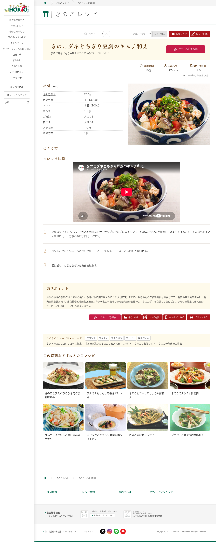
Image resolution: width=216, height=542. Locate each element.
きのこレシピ (16, 25)
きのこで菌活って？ (144, 343)
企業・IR (17, 54)
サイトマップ (89, 531)
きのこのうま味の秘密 (170, 343)
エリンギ (91, 338)
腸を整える (143, 338)
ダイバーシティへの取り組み (17, 48)
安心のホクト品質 (17, 37)
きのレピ (17, 60)
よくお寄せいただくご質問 (61, 516)
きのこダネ (49, 94)
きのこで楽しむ (16, 31)
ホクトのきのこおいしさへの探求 (64, 343)
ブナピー (130, 338)
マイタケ (103, 338)
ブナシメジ (116, 338)
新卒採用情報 (16, 87)
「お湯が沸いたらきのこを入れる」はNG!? (108, 343)
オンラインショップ (17, 95)
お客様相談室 (16, 71)
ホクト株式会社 (45, 3)
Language (17, 77)
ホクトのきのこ (16, 20)
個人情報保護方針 (53, 531)
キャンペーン (16, 43)
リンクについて (72, 531)
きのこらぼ (16, 66)
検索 (159, 34)
